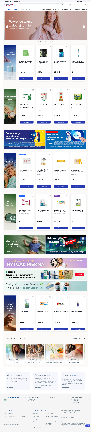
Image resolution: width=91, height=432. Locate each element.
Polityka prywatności (37, 419)
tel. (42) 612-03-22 (53, 397)
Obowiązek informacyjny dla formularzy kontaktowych (51, 423)
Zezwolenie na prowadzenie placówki (13, 419)
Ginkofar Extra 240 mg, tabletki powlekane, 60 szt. (77, 106)
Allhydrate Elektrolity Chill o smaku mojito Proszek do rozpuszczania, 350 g (42, 63)
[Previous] (7, 26)
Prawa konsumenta (8, 413)
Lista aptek (35, 413)
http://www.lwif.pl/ (64, 416)
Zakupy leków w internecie (65, 421)
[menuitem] (8, 9)
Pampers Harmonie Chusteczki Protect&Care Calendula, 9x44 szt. (61, 212)
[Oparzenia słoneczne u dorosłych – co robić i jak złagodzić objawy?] (74, 354)
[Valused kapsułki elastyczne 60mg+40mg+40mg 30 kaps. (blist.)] (26, 96)
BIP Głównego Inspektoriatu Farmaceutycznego (15, 416)
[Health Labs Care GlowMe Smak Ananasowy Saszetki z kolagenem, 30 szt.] (78, 161)
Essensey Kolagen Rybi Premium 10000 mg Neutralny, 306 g (43, 170)
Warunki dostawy (37, 421)
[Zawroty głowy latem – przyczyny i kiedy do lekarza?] (15, 354)
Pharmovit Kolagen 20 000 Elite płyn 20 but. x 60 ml (26, 170)
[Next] (84, 26)
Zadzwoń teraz (65, 387)
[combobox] (41, 5)
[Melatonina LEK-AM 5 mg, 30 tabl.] (44, 96)
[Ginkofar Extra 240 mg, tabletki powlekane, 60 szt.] (78, 96)
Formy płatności (36, 416)
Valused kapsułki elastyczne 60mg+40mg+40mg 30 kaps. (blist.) (26, 106)
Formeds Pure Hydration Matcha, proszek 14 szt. (25, 62)
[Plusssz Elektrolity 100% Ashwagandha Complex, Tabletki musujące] (78, 53)
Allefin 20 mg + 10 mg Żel (61, 311)
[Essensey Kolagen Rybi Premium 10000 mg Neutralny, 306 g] (44, 161)
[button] (25, 9)
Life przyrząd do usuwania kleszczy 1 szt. (26, 312)
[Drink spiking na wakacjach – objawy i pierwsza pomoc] (54, 354)
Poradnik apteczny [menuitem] (17, 1)
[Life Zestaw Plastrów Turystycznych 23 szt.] (78, 202)
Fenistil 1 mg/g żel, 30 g (43, 311)
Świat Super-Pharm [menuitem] (81, 1)
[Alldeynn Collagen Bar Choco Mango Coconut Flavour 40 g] (61, 161)
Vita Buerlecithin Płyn (59, 104)
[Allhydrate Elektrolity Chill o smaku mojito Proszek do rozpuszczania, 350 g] (43, 53)
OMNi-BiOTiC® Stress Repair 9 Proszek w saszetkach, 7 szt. (25, 212)
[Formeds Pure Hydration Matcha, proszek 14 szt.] (26, 53)
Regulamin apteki (49, 413)
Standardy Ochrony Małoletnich (11, 424)
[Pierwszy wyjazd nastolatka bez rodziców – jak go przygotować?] (35, 354)
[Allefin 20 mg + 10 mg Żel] (61, 303)
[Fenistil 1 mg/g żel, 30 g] (44, 303)
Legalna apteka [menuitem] (8, 1)
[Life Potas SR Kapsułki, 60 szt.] (61, 53)
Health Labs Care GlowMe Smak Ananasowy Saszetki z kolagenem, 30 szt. (77, 171)
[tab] (38, 41)
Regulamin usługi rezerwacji (52, 416)
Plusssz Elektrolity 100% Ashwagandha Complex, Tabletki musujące (78, 63)
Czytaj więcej (10, 387)
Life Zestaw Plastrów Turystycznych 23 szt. (77, 211)
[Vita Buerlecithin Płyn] (61, 96)
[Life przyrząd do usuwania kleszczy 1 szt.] (26, 303)
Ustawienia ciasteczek (9, 421)
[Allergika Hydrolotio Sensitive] (78, 303)
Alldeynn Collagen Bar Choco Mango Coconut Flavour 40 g (60, 170)
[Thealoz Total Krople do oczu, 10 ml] (43, 202)
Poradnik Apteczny (37, 427)
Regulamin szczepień (50, 419)
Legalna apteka (10, 399)
